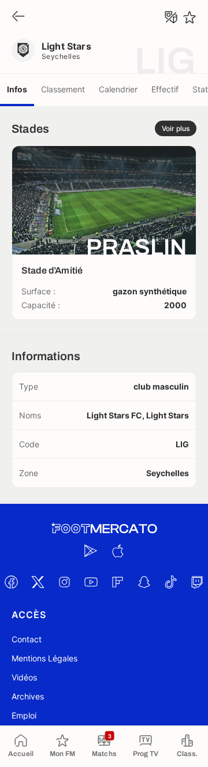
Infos (17, 89)
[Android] (90, 550)
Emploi (24, 715)
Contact (27, 639)
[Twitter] (37, 581)
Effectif (165, 89)
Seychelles (61, 56)
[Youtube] (90, 581)
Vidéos (24, 677)
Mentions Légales (44, 658)
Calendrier (118, 89)
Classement (63, 89)
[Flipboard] (117, 581)
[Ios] (117, 550)
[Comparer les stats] (171, 17)
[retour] (18, 17)
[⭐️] (189, 17)
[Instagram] (64, 581)
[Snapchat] (144, 581)
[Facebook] (11, 581)
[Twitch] (197, 581)
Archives (28, 696)
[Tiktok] (170, 581)
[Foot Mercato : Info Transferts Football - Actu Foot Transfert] (104, 528)
